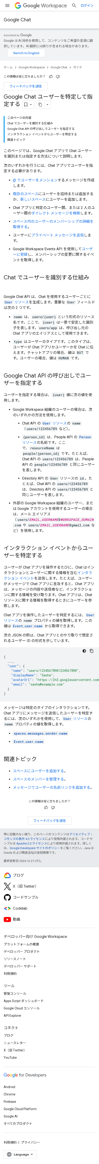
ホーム (8, 67)
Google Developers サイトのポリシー (35, 848)
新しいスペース (33, 199)
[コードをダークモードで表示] (84, 651)
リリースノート (15, 959)
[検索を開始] (74, 5)
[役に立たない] (57, 76)
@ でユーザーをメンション (35, 180)
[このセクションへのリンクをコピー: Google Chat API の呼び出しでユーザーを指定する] (47, 383)
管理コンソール (15, 993)
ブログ (8, 1035)
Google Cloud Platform (20, 1109)
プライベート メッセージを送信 (57, 235)
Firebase (10, 1101)
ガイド (77, 67)
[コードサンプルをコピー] (91, 651)
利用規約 (10, 973)
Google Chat (17, 20)
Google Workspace (32, 67)
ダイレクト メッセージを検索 (55, 213)
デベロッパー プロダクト (22, 951)
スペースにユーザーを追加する (38, 771)
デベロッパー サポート (20, 966)
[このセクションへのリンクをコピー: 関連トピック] (41, 759)
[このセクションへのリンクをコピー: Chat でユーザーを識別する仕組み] (8, 285)
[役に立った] (50, 76)
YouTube (10, 1057)
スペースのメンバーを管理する (38, 779)
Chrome (9, 1094)
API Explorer (12, 1015)
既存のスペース (25, 194)
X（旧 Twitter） (15, 1050)
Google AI (10, 1116)
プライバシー (30, 1142)
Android (9, 1087)
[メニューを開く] (7, 5)
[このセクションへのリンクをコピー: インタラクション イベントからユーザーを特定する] (47, 556)
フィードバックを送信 (25, 86)
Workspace (54, 6)
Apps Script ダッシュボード (24, 1001)
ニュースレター (15, 1043)
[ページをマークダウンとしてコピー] (40, 104)
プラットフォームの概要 (21, 944)
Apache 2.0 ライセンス (31, 843)
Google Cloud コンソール (22, 1008)
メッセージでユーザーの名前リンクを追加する (51, 787)
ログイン (87, 5)
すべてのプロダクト (18, 1123)
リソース (17, 302)
